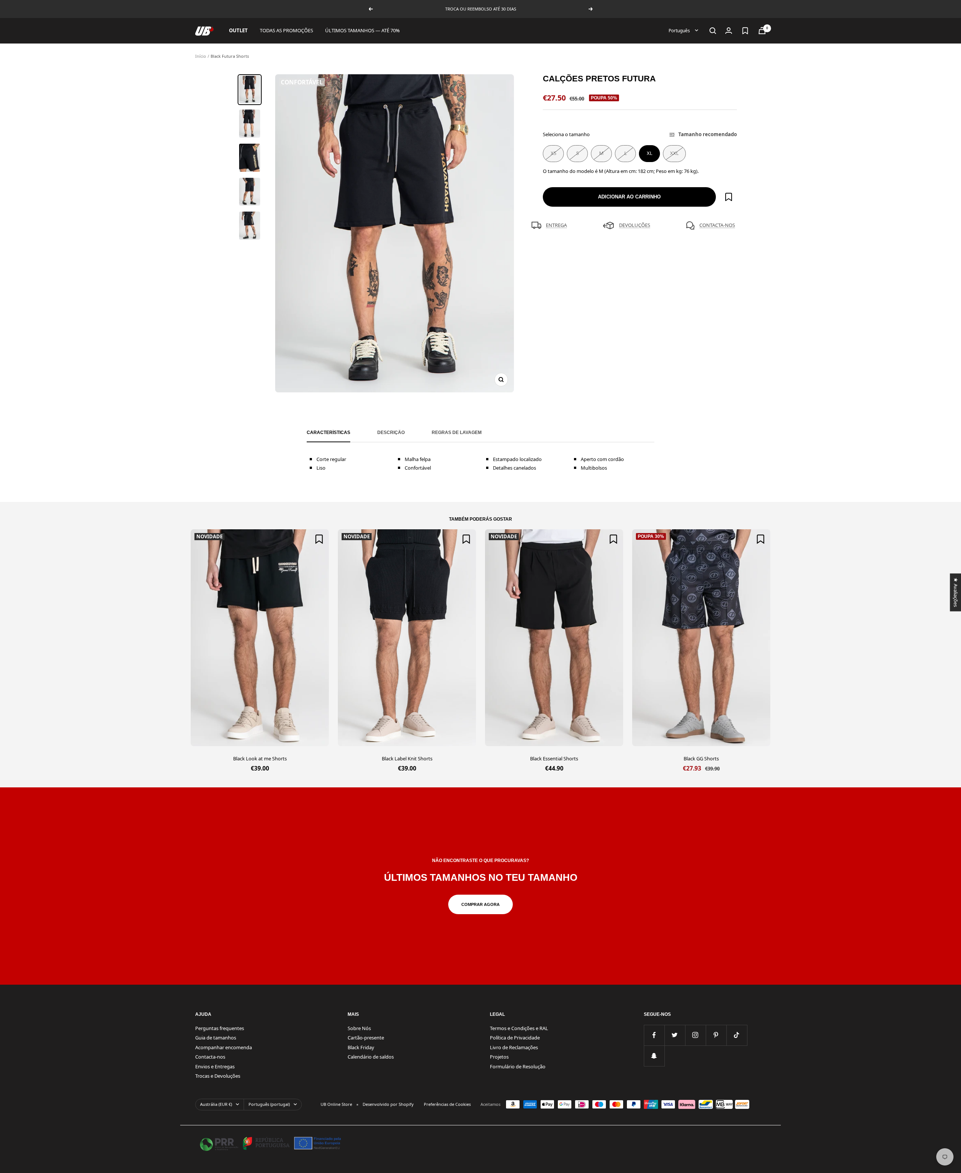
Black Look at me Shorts (260, 758)
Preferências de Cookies (447, 1104)
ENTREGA (556, 225)
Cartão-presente (366, 1037)
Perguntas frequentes (219, 1028)
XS (553, 153)
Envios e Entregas (215, 1066)
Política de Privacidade (515, 1037)
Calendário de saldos (371, 1056)
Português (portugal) (269, 1104)
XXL (674, 153)
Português (680, 30)
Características (328, 432)
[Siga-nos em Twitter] (674, 1035)
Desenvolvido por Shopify (388, 1104)
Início (200, 56)
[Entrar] (728, 30)
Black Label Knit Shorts (407, 758)
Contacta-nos (210, 1056)
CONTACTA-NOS (717, 225)
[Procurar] (712, 30)
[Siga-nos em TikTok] (736, 1035)
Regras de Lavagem (457, 432)
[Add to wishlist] (728, 197)
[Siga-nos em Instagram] (695, 1035)
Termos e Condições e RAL (519, 1028)
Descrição (391, 432)
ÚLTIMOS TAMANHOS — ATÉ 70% (362, 30)
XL (649, 153)
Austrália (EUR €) (216, 1104)
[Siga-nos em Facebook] (654, 1035)
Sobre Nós (359, 1028)
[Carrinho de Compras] (762, 30)
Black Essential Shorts (554, 758)
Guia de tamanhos (215, 1037)
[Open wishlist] (745, 31)
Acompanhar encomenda (223, 1047)
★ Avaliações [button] (955, 592)
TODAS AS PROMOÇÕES (286, 30)
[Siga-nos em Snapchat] (654, 1055)
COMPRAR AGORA (480, 904)
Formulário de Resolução (517, 1066)
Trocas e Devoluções (217, 1075)
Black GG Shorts (701, 758)
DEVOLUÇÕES (634, 225)
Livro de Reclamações (514, 1047)
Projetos (499, 1056)
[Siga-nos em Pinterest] (716, 1035)
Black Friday (361, 1047)
